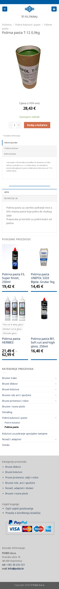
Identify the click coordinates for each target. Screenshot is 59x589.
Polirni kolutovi (12, 422)
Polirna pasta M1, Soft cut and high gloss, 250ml (43, 342)
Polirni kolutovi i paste (14, 417)
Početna (6, 24)
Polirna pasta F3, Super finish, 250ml (13, 278)
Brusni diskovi (10, 383)
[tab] (29, 142)
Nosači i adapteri (11, 439)
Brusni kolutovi (10, 389)
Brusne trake (9, 378)
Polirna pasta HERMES (11, 340)
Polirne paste (12, 427)
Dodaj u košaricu (37, 125)
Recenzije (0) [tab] (11, 198)
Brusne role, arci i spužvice (20, 482)
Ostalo (6, 445)
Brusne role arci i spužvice (16, 395)
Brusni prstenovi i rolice (15, 400)
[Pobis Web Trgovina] (29, 9)
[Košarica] (54, 8)
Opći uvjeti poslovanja (19, 508)
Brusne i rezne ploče (13, 406)
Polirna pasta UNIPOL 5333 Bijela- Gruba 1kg (42, 278)
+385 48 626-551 (15, 564)
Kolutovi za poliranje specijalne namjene (24, 433)
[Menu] (4, 8)
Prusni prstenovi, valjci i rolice (21, 477)
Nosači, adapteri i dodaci (19, 488)
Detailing (7, 412)
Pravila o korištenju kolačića (22, 513)
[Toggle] (56, 378)
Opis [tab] (6, 192)
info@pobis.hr (16, 568)
